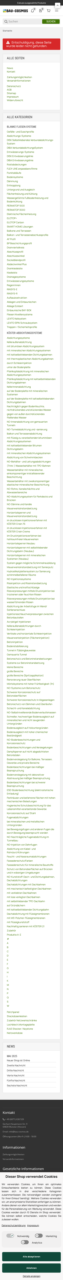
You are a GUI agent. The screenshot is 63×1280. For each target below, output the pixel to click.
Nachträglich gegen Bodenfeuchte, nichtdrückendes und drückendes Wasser (29, 408)
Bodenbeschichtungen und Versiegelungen (30, 747)
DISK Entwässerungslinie (20, 156)
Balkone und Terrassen (19, 230)
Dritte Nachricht (15, 1070)
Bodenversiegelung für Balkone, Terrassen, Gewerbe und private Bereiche (29, 761)
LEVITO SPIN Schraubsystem (22, 322)
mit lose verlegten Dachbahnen (23, 897)
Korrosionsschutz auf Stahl (21, 813)
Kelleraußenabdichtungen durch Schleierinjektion (24, 627)
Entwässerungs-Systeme (20, 151)
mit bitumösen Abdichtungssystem (25, 346)
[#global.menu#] (56, 10)
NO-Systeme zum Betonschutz (23, 688)
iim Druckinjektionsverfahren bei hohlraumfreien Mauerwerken (24, 537)
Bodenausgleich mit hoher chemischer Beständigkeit (27, 733)
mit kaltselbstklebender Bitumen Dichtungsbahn (24, 447)
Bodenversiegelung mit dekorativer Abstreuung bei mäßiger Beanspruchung (28, 776)
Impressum (33, 1225)
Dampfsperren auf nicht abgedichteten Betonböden (28, 753)
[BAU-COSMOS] (15, 10)
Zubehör (11, 930)
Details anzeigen (31, 1276)
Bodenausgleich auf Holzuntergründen (27, 727)
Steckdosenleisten (17, 1016)
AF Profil (11, 239)
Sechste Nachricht (17, 1085)
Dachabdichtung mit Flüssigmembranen (28, 913)
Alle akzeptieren (31, 1256)
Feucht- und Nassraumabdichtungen (26, 856)
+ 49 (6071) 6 (11, 1119)
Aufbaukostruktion (17, 297)
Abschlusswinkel (16, 255)
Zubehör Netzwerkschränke (22, 1020)
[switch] (10, 1236)
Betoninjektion (15, 642)
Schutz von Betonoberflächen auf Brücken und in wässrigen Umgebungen (30, 870)
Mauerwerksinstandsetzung (22, 508)
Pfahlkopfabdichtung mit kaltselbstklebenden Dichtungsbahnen (31, 380)
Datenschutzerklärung (14, 1225)
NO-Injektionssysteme (19, 579)
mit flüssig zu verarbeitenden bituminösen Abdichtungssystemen (29, 439)
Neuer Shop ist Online (18, 1060)
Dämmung (12, 181)
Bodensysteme (15, 177)
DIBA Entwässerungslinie (20, 160)
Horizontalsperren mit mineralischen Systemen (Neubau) (26, 557)
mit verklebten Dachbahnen (21, 892)
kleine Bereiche (15, 667)
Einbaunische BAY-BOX (19, 310)
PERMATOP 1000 (16, 205)
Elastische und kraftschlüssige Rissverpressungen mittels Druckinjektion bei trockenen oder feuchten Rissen (31, 591)
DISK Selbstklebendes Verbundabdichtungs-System (30, 141)
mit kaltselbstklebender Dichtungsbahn (28, 909)
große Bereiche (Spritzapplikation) (25, 675)
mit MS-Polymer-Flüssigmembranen (26, 917)
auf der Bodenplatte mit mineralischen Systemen (27, 392)
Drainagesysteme (16, 276)
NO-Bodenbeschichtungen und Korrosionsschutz (23, 741)
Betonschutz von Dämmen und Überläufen (29, 704)
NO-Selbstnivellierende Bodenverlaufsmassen (31, 712)
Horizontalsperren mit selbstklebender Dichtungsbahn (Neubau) (27, 549)
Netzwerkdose (15, 1032)
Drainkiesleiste (15, 268)
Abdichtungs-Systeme (19, 135)
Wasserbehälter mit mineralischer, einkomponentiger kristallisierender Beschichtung (26, 473)
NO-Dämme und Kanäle (19, 504)
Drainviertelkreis (15, 247)
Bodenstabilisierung (17, 646)
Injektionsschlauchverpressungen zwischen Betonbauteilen (30, 615)
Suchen (50, 21)
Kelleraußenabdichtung (19, 342)
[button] (57, 5)
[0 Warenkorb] (48, 10)
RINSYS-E (12, 289)
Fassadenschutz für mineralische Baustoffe (30, 864)
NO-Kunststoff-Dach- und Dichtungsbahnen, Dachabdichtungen (31, 878)
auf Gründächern (16, 905)
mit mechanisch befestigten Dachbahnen (29, 888)
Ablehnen (31, 1267)
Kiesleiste (12, 272)
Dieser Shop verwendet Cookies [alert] (31, 1176)
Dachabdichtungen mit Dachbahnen (26, 884)
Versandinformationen (13, 1159)
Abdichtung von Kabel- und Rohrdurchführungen (21, 850)
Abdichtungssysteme (18, 337)
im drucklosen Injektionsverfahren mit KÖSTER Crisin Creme (27, 529)
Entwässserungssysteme (20, 281)
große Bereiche (15, 671)
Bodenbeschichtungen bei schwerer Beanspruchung (26, 784)
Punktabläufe (14, 172)
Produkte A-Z (14, 934)
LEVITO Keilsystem (16, 318)
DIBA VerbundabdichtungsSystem (25, 147)
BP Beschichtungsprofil (19, 243)
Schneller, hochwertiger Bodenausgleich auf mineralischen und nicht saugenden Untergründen (30, 720)
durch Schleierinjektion (19, 363)
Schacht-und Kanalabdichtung (23, 708)
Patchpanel (13, 1012)
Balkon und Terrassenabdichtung (24, 433)
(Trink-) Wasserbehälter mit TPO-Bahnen (29, 465)
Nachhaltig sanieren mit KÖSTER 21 (25, 926)
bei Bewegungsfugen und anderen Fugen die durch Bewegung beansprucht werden (30, 831)
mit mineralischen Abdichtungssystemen (29, 350)
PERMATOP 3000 (16, 209)
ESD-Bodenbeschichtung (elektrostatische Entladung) (30, 791)
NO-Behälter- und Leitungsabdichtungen (29, 461)
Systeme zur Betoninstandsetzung (25, 662)
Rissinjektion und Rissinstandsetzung (27, 583)
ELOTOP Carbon (15, 222)
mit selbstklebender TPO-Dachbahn (26, 901)
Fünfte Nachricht (16, 1080)
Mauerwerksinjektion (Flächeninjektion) (28, 637)
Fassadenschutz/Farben (20, 860)
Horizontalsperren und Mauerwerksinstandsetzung (22, 514)
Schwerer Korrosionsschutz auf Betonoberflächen (23, 694)
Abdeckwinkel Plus (17, 264)
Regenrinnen (13, 285)
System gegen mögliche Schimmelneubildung (31, 563)
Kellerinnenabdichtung (19, 386)
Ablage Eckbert (15, 306)
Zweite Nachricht (16, 1065)
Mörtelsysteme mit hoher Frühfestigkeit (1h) (30, 683)
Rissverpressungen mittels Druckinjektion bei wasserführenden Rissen (31, 600)
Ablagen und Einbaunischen (21, 301)
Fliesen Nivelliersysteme (19, 314)
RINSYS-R (12, 293)
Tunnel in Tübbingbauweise (21, 650)
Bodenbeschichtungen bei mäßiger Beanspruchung (25, 768)
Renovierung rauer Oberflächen (23, 679)
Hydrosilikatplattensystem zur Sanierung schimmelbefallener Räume (28, 573)
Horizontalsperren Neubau (21, 543)
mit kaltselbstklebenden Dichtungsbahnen (29, 354)
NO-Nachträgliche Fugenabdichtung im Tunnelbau (28, 838)
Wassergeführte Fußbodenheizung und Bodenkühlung (27, 199)
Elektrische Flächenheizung (21, 214)
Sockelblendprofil (16, 260)
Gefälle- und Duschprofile (20, 131)
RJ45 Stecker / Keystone (20, 1028)
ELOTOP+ (12, 218)
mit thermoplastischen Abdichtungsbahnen (30, 358)
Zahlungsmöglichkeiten (13, 1154)
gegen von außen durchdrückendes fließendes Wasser (26, 415)
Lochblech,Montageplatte (21, 1024)
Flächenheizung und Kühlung (22, 193)
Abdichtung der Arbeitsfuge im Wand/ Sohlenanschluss (27, 608)
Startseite (7, 31)
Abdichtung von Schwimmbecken (25, 457)
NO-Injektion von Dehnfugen (22, 844)
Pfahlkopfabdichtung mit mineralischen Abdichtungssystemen (28, 373)
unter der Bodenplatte (18, 367)
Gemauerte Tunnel (17, 654)
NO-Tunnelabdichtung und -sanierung (27, 429)
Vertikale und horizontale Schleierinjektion (29, 633)
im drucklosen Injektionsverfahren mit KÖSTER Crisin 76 (27, 522)
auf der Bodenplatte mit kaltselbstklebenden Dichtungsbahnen (30, 400)
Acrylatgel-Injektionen (19, 621)
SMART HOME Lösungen (20, 226)
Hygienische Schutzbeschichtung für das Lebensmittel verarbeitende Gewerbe (29, 807)
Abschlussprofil (15, 251)
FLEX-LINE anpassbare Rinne (22, 168)
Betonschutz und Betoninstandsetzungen (29, 658)
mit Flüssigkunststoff (18, 922)
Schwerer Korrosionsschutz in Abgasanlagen (30, 699)
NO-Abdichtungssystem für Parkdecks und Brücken (29, 498)
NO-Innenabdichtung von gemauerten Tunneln (27, 423)
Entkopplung (13, 185)
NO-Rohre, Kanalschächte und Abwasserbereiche (23, 490)
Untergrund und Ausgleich (21, 189)
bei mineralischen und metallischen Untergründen (25, 823)
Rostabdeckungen (17, 164)
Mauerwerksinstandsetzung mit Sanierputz (30, 567)
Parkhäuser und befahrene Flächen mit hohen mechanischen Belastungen (31, 799)
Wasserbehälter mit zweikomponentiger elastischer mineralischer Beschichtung (28, 482)
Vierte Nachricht (16, 1075)
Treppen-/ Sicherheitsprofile (22, 327)
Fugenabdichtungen (17, 817)
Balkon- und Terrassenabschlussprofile (27, 234)
